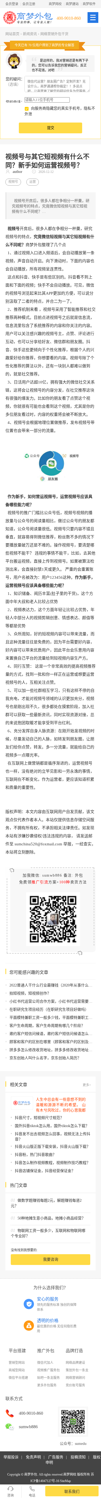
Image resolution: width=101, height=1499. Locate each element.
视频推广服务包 (48, 1370)
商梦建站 (72, 4)
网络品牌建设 (75, 1363)
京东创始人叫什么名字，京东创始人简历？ (45, 1058)
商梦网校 (55, 4)
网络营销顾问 (75, 1378)
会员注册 (28, 4)
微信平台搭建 (18, 1378)
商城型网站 (17, 1370)
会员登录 (11, 4)
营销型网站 (17, 1363)
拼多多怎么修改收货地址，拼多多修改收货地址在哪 (52, 1050)
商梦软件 (89, 4)
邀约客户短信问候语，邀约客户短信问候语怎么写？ (52, 1034)
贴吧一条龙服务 (48, 1378)
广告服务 (55, 1457)
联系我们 (71, 1492)
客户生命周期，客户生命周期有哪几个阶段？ (47, 1026)
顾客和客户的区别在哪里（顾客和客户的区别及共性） (54, 1042)
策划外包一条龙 (77, 1370)
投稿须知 (78, 1457)
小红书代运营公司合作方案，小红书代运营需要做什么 (54, 1001)
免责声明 (33, 1457)
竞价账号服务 (75, 1385)
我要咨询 (50, 1259)
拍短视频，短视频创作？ (30, 993)
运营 (32, 182)
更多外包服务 (47, 1385)
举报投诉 (11, 1457)
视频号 (13, 182)
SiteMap (65, 1481)
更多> (87, 1085)
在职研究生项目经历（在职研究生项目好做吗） (49, 1010)
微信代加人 (45, 1363)
